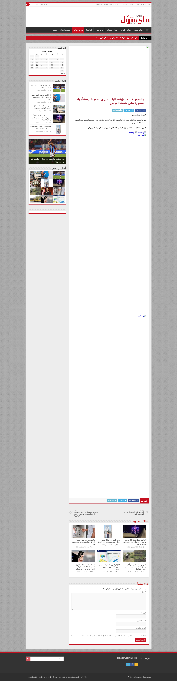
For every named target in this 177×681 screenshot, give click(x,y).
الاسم (143, 613)
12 (52, 62)
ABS (35, 677)
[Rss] (46, 4)
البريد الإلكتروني (140, 620)
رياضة (55, 30)
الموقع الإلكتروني (140, 628)
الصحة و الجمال (65, 30)
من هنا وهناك (78, 30)
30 (32, 68)
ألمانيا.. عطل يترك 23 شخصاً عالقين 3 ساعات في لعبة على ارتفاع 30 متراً (134, 542)
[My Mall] (135, 16)
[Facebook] (44, 4)
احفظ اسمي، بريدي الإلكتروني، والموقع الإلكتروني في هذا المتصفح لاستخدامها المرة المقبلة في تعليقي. (112, 635)
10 (62, 62)
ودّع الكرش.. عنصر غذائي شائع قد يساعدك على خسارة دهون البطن (41, 97)
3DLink (50, 677)
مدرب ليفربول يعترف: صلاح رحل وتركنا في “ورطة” (117, 38)
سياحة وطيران (126, 30)
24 (62, 68)
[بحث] (27, 4)
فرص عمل (99, 30)
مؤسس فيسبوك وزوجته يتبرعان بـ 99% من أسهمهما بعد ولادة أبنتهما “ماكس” (86, 513)
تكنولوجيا (89, 30)
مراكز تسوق (138, 30)
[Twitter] (42, 4)
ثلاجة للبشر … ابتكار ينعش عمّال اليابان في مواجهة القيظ (109, 541)
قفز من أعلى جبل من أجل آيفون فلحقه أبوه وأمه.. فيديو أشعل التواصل (135, 567)
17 (62, 65)
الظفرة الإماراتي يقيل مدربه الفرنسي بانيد (134, 512)
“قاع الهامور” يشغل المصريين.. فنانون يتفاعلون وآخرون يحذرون (109, 567)
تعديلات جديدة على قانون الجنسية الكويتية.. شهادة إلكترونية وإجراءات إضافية (85, 567)
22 (37, 65)
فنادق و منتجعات (112, 30)
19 (52, 65)
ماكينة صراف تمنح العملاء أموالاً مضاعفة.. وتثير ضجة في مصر (83, 542)
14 (41, 62)
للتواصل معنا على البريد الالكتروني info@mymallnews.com (114, 4)
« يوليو (62, 73)
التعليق (143, 592)
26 (52, 68)
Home (147, 29)
